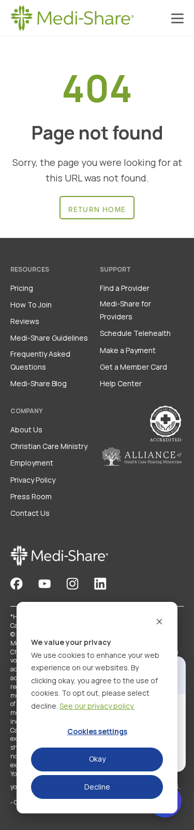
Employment (31, 463)
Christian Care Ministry (48, 446)
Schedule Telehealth (135, 333)
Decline (97, 787)
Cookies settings (97, 731)
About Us (26, 429)
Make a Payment (128, 350)
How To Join (31, 305)
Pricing (21, 288)
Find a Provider (125, 288)
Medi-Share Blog (38, 383)
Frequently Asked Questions (40, 360)
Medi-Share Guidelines (49, 338)
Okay (97, 759)
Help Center (121, 383)
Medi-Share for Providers (125, 310)
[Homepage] (72, 18)
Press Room (31, 496)
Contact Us (30, 513)
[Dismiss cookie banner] (159, 622)
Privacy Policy (32, 480)
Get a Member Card (133, 367)
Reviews (24, 321)
